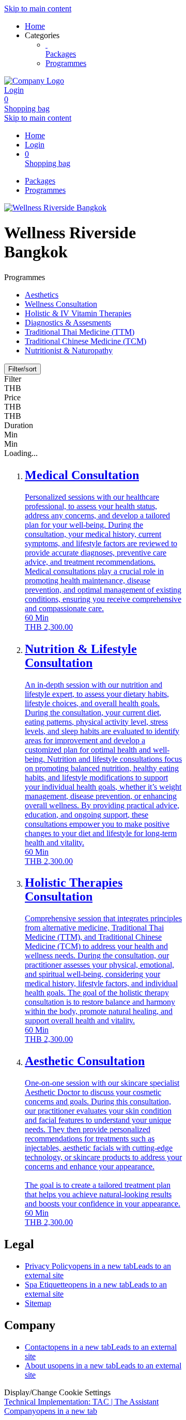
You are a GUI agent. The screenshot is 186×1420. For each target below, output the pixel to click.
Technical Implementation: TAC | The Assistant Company (81, 1406)
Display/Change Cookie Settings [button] (57, 1392)
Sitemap (38, 1303)
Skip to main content (37, 8)
